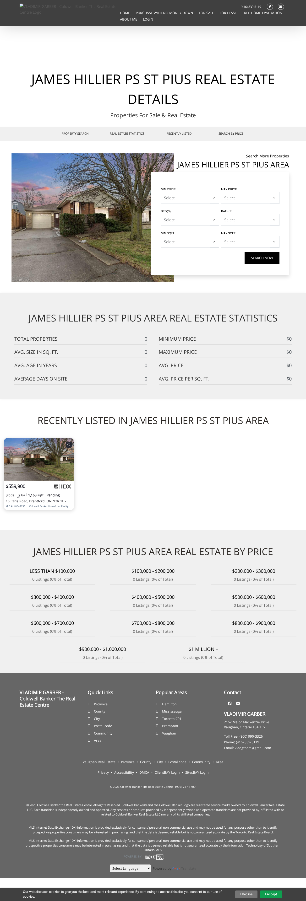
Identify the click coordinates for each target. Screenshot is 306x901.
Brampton (170, 726)
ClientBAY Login (167, 772)
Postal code (103, 726)
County (99, 711)
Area (97, 740)
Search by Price (231, 133)
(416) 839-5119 (251, 7)
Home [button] (125, 13)
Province (101, 704)
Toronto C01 (171, 718)
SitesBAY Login (197, 772)
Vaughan (169, 733)
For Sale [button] (207, 13)
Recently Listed (178, 133)
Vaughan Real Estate (99, 762)
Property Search (75, 133)
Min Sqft (167, 233)
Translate (188, 868)
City (97, 718)
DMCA (144, 772)
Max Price (229, 189)
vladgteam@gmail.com (253, 747)
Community (103, 733)
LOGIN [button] (148, 19)
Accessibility (124, 772)
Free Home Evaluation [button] (262, 13)
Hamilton (169, 704)
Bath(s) (226, 211)
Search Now (262, 258)
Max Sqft (228, 233)
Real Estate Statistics (127, 133)
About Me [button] (129, 19)
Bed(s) (166, 211)
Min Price (168, 189)
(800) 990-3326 (251, 736)
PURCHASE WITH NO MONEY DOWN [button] (165, 13)
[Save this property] (68, 445)
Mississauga (172, 711)
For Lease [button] (229, 13)
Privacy (103, 772)
